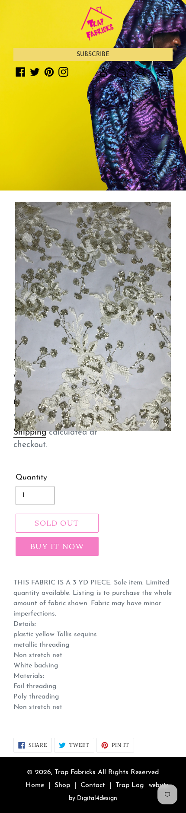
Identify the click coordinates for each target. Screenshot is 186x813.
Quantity (31, 478)
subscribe (93, 54)
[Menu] (163, 72)
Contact (92, 785)
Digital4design (97, 798)
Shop (62, 785)
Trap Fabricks (75, 772)
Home (35, 785)
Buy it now (57, 546)
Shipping (29, 433)
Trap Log (129, 785)
